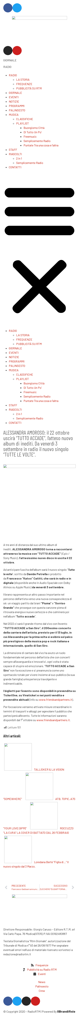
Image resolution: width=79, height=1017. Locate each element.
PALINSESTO (17, 110)
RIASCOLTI (15, 154)
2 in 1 (19, 158)
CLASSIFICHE (24, 119)
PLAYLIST (22, 123)
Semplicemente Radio (37, 141)
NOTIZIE (14, 101)
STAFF (13, 149)
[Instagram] (7, 50)
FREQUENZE (24, 84)
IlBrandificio (66, 1011)
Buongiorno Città (34, 127)
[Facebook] (7, 7)
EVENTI (14, 97)
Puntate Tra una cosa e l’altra (41, 145)
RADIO (7, 66)
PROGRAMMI (16, 106)
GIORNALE (10, 60)
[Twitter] (17, 7)
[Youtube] (17, 50)
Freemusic (30, 136)
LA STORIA (23, 79)
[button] (39, 249)
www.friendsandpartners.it (55, 699)
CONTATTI (15, 167)
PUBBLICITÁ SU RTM (29, 88)
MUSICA (14, 114)
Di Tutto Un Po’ (33, 132)
